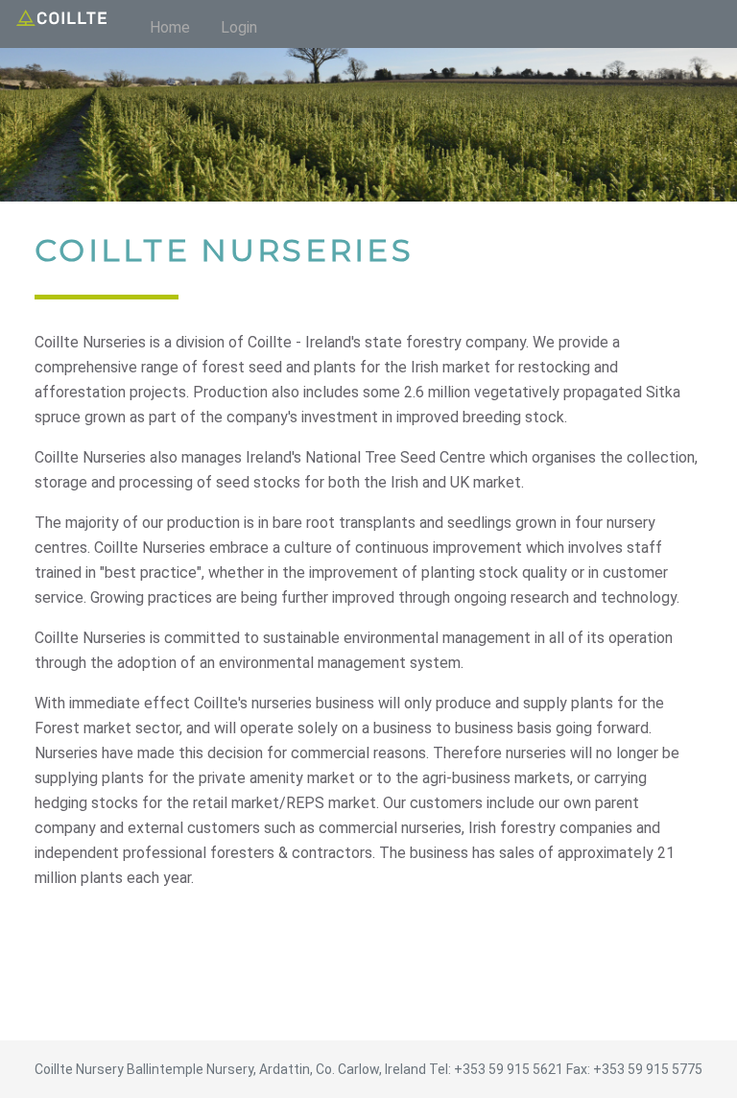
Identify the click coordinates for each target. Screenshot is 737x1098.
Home (170, 27)
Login (239, 27)
